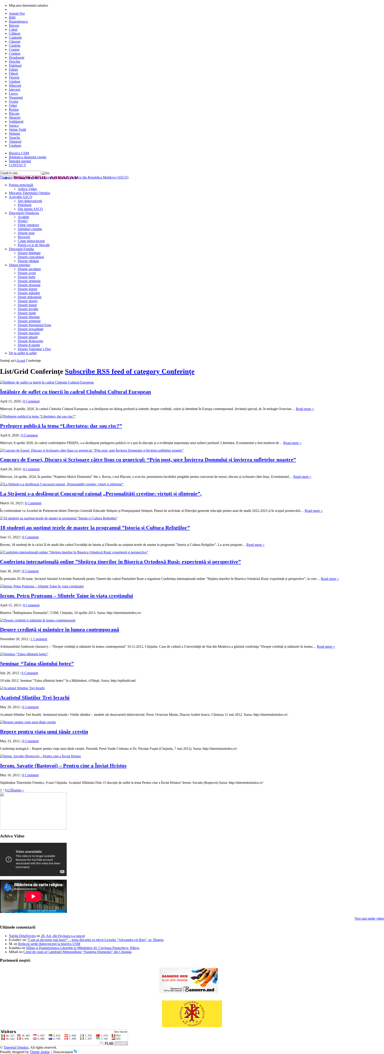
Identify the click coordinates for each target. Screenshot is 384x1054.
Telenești (15, 141)
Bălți (12, 17)
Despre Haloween (30, 341)
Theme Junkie (40, 1052)
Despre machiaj (29, 333)
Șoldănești (16, 121)
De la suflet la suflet (23, 353)
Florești (14, 77)
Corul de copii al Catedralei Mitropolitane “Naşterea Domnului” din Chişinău (77, 952)
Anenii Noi (17, 13)
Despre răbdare (28, 261)
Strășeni (14, 133)
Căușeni (14, 41)
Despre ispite (27, 313)
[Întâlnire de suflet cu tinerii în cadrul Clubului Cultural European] (47, 382)
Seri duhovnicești (30, 201)
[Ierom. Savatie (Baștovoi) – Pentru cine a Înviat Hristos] (40, 756)
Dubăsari (15, 65)
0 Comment (31, 401)
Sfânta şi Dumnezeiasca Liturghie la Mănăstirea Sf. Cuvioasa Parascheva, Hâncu (82, 948)
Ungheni (15, 145)
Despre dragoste (29, 285)
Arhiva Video (27, 189)
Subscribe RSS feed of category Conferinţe (129, 371)
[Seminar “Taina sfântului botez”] (24, 654)
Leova (13, 93)
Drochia (14, 61)
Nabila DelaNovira (22, 936)
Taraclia (14, 137)
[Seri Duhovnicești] (33, 828)
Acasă (20, 360)
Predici (23, 221)
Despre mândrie (29, 293)
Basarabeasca (18, 21)
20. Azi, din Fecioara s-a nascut (63, 936)
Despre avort (27, 273)
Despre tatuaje (28, 337)
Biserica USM (19, 153)
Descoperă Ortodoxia (24, 213)
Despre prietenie (29, 281)
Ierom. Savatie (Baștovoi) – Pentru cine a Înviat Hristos (63, 765)
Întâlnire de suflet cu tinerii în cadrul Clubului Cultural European (75, 392)
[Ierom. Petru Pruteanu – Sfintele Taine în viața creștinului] (42, 586)
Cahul (13, 29)
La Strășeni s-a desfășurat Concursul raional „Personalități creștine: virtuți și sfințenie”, (101, 494)
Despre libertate (29, 317)
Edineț (13, 69)
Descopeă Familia (21, 249)
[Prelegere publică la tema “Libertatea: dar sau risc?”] (38, 416)
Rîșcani (14, 113)
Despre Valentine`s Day (34, 349)
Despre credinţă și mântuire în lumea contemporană (59, 629)
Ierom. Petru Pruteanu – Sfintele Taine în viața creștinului (66, 596)
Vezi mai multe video (369, 918)
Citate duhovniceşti (31, 241)
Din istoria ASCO (30, 209)
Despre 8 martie (29, 345)
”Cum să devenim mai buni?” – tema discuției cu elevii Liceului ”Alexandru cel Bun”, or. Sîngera (95, 940)
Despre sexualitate (30, 329)
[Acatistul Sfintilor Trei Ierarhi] (22, 688)
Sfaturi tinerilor (19, 265)
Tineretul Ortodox (64, 177)
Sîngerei (14, 117)
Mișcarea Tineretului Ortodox (29, 193)
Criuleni (14, 53)
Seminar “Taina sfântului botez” (37, 663)
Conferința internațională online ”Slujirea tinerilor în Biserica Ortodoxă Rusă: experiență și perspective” (120, 562)
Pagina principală (21, 185)
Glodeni (14, 81)
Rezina (14, 109)
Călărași (14, 33)
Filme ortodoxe (28, 225)
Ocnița (13, 101)
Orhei (13, 105)
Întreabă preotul (20, 161)
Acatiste (23, 217)
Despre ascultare (29, 269)
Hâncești (15, 85)
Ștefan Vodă (17, 129)
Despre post (26, 233)
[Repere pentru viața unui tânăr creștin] (28, 722)
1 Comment (39, 639)
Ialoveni (14, 89)
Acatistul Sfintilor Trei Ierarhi (35, 697)
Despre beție (26, 277)
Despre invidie (28, 309)
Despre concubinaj (31, 257)
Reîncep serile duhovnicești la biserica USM (49, 944)
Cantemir (15, 37)
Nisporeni (16, 97)
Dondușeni (16, 57)
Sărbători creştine (30, 229)
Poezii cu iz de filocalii (34, 245)
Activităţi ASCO (20, 197)
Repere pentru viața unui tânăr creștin (44, 731)
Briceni (14, 25)
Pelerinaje (25, 205)
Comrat (14, 49)
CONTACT (17, 165)
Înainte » (18, 790)
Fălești (13, 73)
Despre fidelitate (29, 253)
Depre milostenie (30, 297)
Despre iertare (27, 289)
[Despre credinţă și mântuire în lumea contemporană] (37, 620)
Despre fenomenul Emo (34, 325)
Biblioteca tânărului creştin (27, 157)
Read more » (305, 409)
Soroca (14, 125)
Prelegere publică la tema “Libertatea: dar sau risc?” (61, 426)
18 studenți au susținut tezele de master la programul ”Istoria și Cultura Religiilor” (95, 528)
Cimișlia (14, 45)
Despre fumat (27, 305)
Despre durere (28, 301)
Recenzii (24, 237)
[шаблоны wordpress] (75, 1052)
